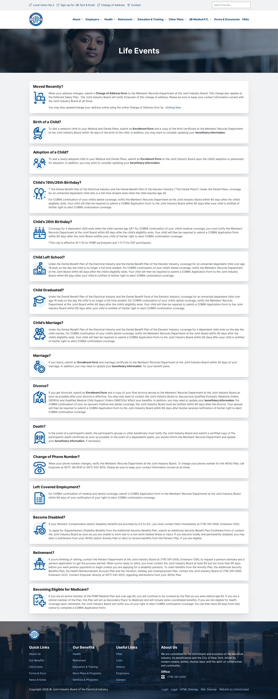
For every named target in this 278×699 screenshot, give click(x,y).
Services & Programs (85, 679)
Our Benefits (36, 660)
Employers (122, 673)
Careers (121, 679)
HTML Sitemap (189, 689)
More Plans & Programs (87, 673)
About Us (35, 654)
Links (119, 660)
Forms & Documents (227, 19)
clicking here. (172, 107)
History (120, 666)
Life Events (36, 666)
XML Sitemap (209, 689)
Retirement (79, 660)
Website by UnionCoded (234, 689)
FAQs (245, 19)
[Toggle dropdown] (82, 19)
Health (77, 654)
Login (165, 689)
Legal (174, 689)
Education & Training (85, 666)
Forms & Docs (37, 673)
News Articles (37, 679)
